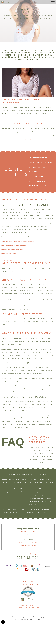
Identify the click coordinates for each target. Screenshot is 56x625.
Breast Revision (35, 29)
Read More (28, 139)
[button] (3, 622)
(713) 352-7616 (46, 2)
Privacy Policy (25, 605)
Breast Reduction (35, 26)
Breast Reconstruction (21, 32)
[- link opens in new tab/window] (28, 590)
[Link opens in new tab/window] (9, 565)
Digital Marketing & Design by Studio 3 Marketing (28, 607)
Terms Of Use (32, 605)
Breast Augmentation (21, 26)
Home (20, 22)
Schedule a (28, 555)
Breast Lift (33, 22)
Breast (25, 22)
